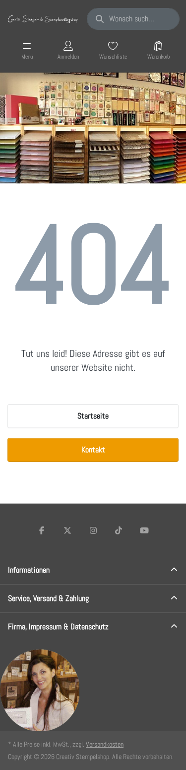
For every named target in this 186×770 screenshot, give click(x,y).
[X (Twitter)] (67, 530)
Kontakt (93, 449)
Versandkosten (105, 744)
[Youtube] (144, 530)
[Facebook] (42, 530)
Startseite (93, 416)
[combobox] (133, 19)
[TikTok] (118, 530)
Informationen (29, 570)
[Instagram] (93, 530)
